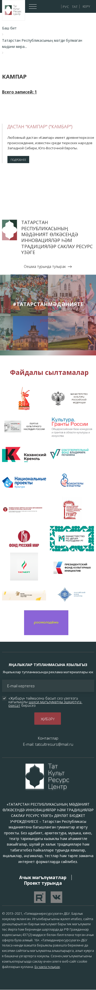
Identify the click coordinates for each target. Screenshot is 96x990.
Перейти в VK (56, 897)
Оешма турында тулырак (45, 266)
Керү (86, 6)
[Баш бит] (13, 10)
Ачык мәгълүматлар (42, 877)
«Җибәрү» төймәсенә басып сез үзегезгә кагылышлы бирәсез (45, 702)
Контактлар (48, 738)
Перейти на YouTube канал (40, 897)
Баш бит (9, 28)
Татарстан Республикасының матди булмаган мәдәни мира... (42, 43)
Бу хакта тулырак (47, 966)
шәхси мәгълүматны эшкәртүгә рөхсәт (45, 703)
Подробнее (18, 160)
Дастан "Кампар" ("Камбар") (39, 126)
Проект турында (43, 883)
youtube (48, 320)
